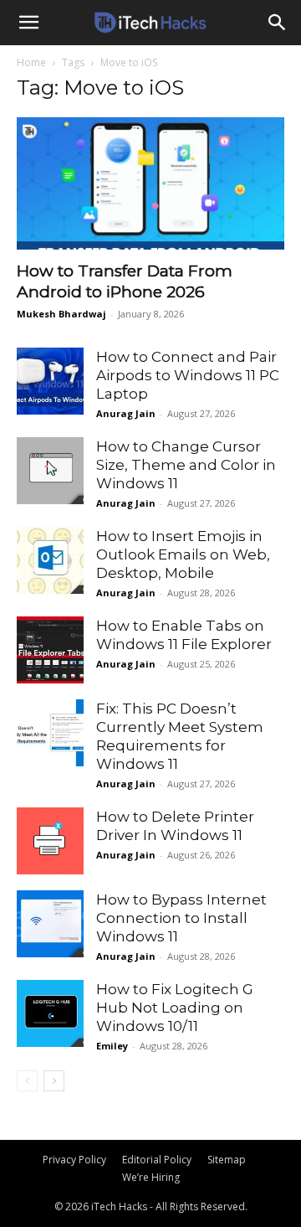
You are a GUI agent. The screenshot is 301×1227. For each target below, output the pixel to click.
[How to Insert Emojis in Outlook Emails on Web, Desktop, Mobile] (50, 560)
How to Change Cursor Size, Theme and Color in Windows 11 (186, 465)
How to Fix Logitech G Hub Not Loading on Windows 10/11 (174, 1007)
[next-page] (53, 1080)
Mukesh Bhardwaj (61, 313)
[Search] (277, 22)
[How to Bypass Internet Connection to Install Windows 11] (50, 923)
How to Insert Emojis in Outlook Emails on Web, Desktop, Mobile (183, 554)
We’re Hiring (151, 1177)
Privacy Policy (74, 1159)
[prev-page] (27, 1080)
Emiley (112, 1045)
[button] (28, 22)
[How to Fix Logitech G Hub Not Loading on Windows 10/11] (50, 1013)
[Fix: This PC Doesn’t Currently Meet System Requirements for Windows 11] (50, 732)
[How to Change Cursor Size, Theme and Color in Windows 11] (50, 470)
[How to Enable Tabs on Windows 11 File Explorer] (50, 649)
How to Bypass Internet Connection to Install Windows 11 (181, 918)
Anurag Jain (126, 413)
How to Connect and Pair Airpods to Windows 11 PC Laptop (187, 375)
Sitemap (226, 1159)
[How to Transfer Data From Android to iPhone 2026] (150, 183)
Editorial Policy (156, 1159)
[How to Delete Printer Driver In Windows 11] (50, 840)
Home (31, 62)
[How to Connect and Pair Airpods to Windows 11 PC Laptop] (50, 381)
